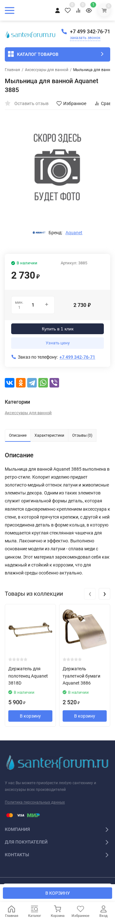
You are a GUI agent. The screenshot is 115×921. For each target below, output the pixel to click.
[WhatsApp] (43, 383)
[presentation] (90, 594)
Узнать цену (58, 343)
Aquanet (73, 232)
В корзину (30, 716)
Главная (12, 70)
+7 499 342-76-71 (90, 32)
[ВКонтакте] (9, 383)
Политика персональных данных (35, 802)
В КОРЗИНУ (57, 893)
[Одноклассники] (21, 383)
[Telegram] (32, 383)
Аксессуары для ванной (46, 70)
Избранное (74, 103)
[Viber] (54, 383)
